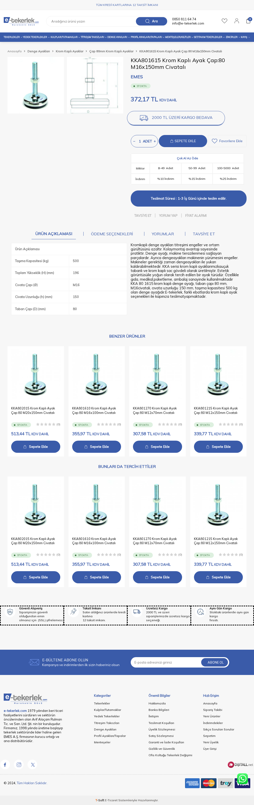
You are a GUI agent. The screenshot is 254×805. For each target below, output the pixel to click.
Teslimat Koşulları (161, 723)
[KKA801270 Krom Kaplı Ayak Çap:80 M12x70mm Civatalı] (157, 374)
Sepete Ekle (38, 446)
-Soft (100, 800)
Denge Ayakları (117, 37)
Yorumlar (163, 233)
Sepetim (209, 736)
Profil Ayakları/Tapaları (146, 37)
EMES (137, 77)
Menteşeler (102, 742)
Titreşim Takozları (92, 37)
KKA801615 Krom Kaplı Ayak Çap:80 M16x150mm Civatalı (180, 51)
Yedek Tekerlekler (35, 37)
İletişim (154, 716)
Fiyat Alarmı (196, 215)
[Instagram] (19, 765)
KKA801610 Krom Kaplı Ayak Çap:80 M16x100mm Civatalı (94, 410)
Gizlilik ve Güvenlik (162, 749)
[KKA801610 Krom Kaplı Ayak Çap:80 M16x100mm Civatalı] (96, 374)
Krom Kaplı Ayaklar (69, 51)
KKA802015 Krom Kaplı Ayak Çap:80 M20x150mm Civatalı (33, 410)
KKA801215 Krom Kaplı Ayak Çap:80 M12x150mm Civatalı (216, 410)
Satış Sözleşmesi (161, 736)
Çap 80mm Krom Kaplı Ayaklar (111, 51)
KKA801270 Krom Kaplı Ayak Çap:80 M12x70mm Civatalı (155, 410)
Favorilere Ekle (231, 141)
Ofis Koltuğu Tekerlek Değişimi (170, 755)
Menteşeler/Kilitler (178, 37)
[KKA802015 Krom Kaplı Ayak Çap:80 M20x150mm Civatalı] (35, 374)
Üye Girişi (210, 749)
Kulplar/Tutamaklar (107, 710)
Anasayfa (14, 51)
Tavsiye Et (142, 215)
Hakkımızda (157, 703)
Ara (155, 21)
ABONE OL (216, 662)
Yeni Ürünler (211, 716)
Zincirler (232, 37)
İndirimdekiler (213, 723)
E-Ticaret (111, 800)
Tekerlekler (12, 37)
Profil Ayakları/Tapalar (110, 736)
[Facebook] (5, 765)
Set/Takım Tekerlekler (208, 37)
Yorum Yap (168, 215)
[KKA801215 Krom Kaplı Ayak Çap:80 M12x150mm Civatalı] (218, 374)
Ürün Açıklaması (53, 233)
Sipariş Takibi (212, 710)
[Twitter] (32, 765)
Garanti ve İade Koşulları (166, 742)
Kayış (244, 37)
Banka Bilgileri (159, 710)
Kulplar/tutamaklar (64, 37)
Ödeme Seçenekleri (112, 233)
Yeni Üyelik (211, 742)
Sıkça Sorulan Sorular (218, 729)
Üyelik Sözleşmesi (162, 729)
